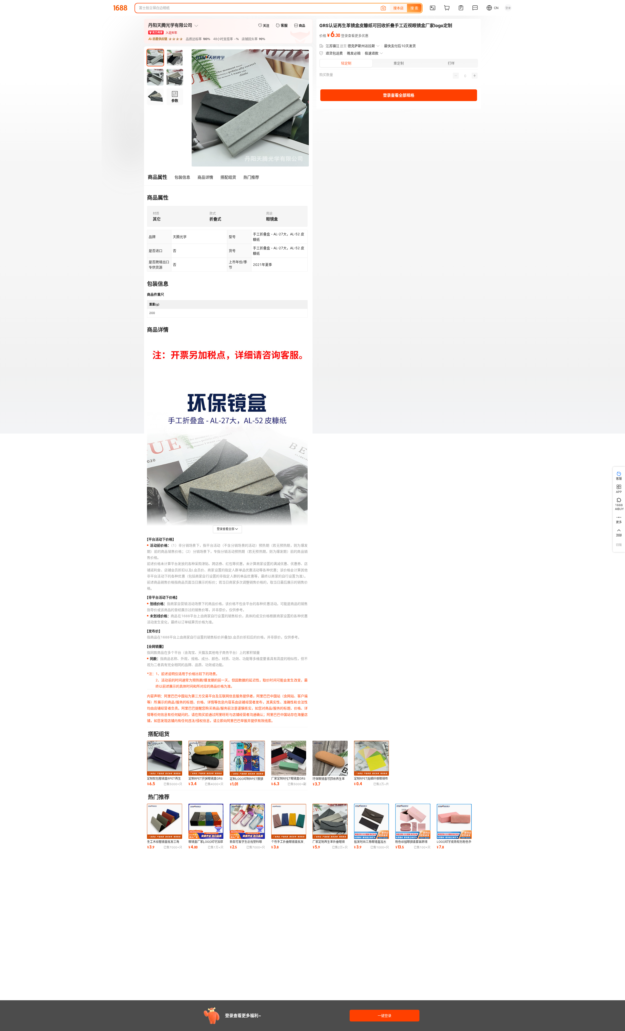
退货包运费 (334, 53)
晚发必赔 (354, 53)
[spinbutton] (465, 75)
